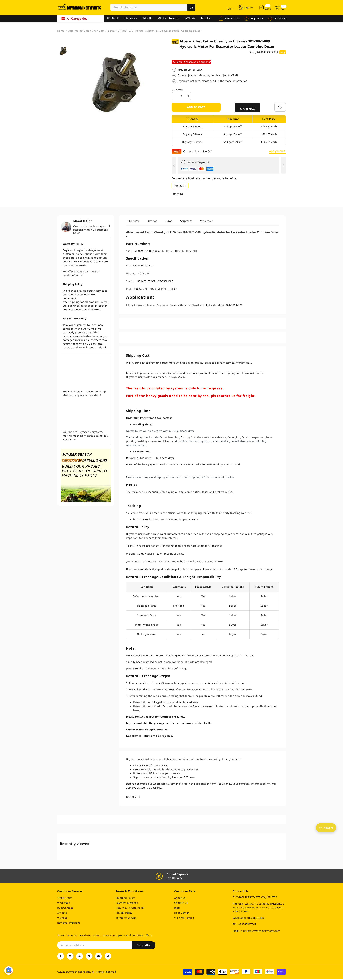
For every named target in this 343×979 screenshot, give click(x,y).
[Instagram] (70, 956)
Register (180, 186)
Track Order (280, 18)
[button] (247, 107)
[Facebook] (60, 956)
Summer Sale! (232, 18)
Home (60, 30)
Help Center (256, 18)
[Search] (152, 7)
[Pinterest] (79, 956)
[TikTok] (89, 956)
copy (282, 52)
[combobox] (148, 7)
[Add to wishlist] (280, 107)
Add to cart (196, 107)
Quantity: (177, 89)
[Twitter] (108, 956)
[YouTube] (98, 956)
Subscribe (143, 945)
